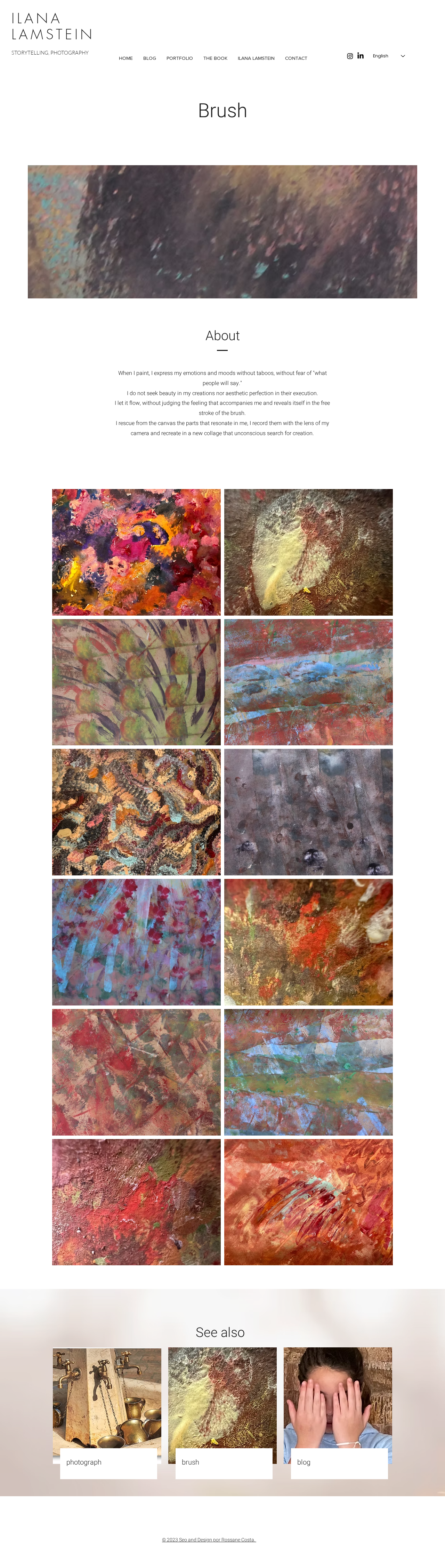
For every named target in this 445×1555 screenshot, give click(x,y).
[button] (179, 58)
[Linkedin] (360, 56)
